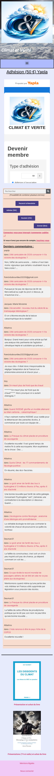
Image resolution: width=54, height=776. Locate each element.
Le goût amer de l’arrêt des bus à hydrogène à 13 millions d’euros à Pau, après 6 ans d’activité (25, 486)
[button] (51, 50)
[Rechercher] (48, 191)
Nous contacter (27, 771)
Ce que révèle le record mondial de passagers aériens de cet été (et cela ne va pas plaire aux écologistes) (26, 575)
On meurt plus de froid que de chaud (26, 385)
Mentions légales (27, 763)
